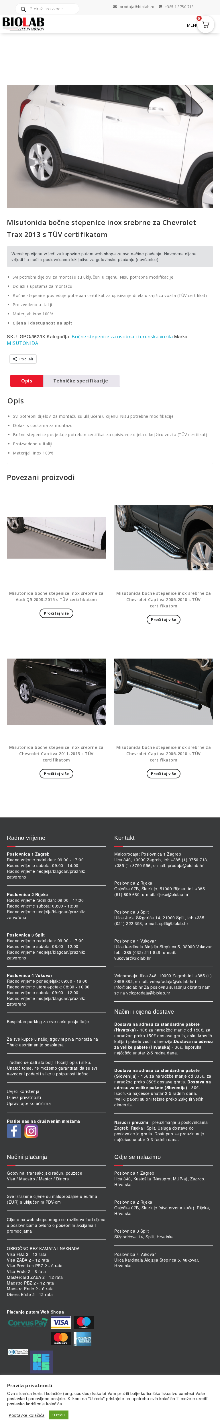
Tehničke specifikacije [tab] (80, 381)
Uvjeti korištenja (23, 1091)
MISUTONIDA (22, 343)
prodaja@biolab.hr (137, 6)
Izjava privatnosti (24, 1097)
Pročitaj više (56, 613)
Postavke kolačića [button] (27, 1415)
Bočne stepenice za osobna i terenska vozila (122, 336)
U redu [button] (58, 1414)
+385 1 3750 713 (179, 6)
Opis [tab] (26, 381)
